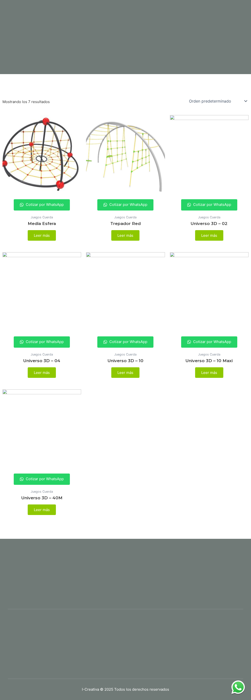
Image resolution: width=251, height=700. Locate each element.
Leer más (42, 235)
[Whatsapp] (238, 687)
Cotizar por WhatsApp (44, 204)
